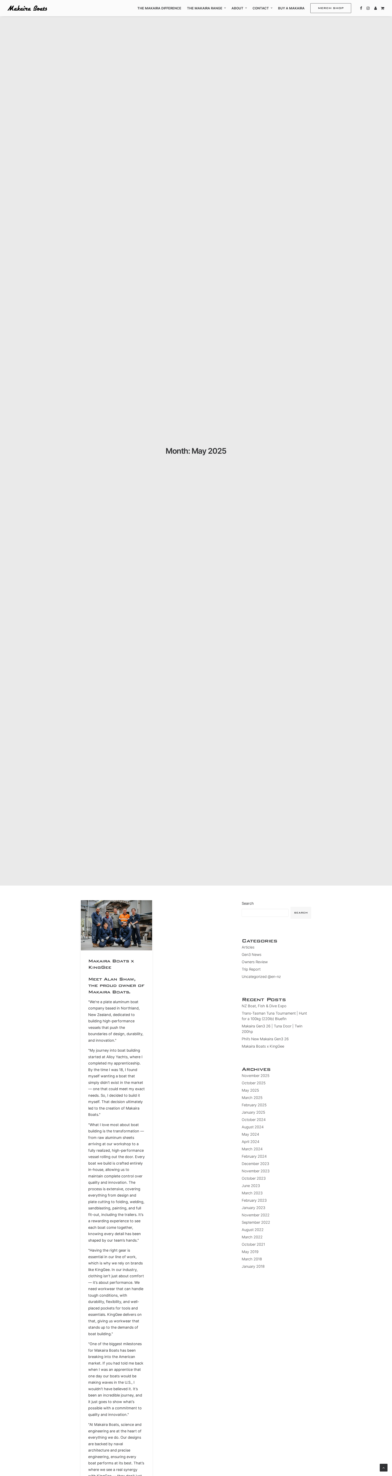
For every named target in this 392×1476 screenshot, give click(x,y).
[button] (361, 8)
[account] (375, 8)
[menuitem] (159, 8)
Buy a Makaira (291, 8)
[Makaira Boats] (27, 8)
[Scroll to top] (384, 1467)
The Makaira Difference (159, 8)
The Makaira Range (204, 8)
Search (248, 903)
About (237, 8)
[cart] (382, 8)
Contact (261, 8)
